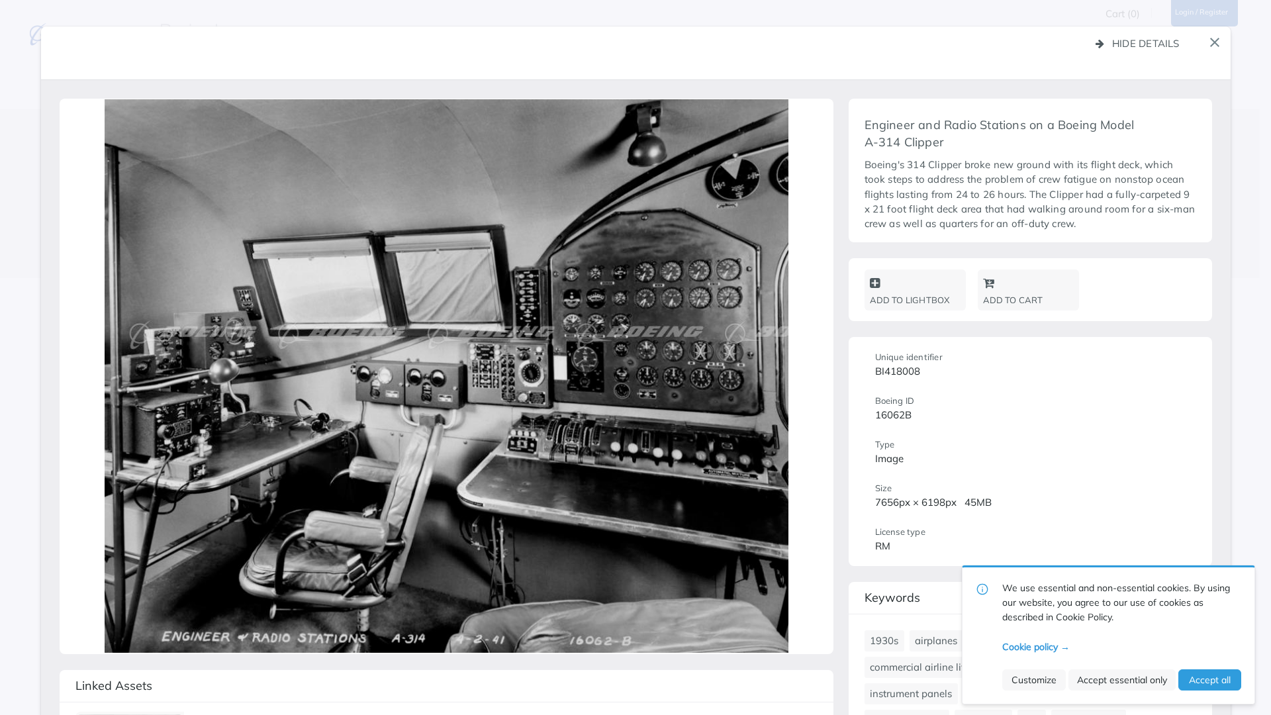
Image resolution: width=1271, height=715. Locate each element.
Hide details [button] (1146, 43)
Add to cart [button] (1013, 300)
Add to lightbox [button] (910, 300)
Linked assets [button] (113, 685)
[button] (1215, 42)
